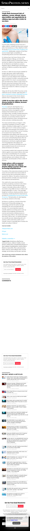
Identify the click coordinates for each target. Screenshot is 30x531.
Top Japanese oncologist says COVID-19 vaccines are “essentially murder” (15, 494)
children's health (16, 243)
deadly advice (10, 244)
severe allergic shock (16, 249)
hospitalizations (14, 246)
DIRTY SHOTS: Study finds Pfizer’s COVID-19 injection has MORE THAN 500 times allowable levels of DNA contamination (17, 463)
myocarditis (10, 248)
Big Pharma (20, 241)
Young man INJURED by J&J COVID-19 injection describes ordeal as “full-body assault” (17, 434)
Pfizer (15, 248)
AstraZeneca (13, 241)
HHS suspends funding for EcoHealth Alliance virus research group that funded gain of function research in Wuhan (17, 476)
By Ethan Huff (14, 397)
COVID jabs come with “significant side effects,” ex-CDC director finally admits (17, 447)
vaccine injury (10, 251)
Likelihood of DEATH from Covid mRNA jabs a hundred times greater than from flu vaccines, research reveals (17, 483)
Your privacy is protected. (7, 273)
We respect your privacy (19, 513)
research (7, 249)
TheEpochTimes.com (7, 228)
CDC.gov (4, 231)
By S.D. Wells (14, 417)
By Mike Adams (14, 393)
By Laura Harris (14, 454)
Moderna (4, 248)
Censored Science (6, 243)
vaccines (23, 251)
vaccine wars (17, 251)
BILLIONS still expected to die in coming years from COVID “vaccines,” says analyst (17, 489)
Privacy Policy (14, 520)
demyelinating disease (20, 244)
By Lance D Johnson (15, 380)
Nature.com (5, 234)
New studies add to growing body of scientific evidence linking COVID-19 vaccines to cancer (17, 401)
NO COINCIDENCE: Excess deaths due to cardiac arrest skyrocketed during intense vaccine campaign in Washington (16, 421)
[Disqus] (15, 300)
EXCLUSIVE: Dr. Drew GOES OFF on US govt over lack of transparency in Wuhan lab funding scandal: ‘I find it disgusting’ (17, 470)
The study (4, 106)
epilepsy (7, 246)
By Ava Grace (14, 459)
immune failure (23, 246)
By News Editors (15, 472)
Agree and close (16, 523)
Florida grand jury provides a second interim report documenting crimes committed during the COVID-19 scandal (17, 428)
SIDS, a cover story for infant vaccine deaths (17, 396)
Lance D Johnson (12, 23)
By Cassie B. (14, 403)
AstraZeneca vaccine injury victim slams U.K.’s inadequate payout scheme (17, 452)
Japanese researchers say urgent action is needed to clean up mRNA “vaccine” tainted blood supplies (16, 407)
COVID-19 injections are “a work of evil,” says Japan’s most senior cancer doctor (17, 457)
